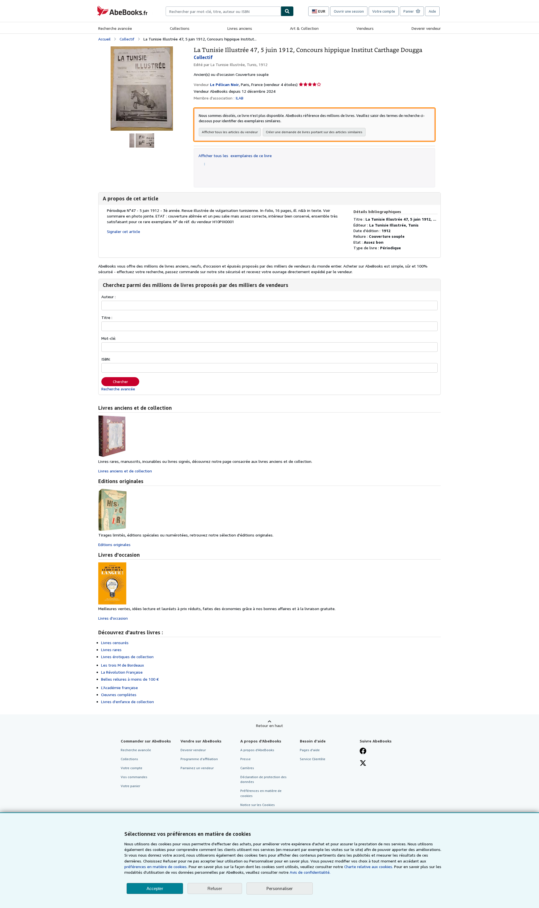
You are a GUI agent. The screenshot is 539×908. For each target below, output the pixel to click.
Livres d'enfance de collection (127, 701)
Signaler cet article (123, 231)
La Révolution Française (122, 672)
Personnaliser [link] (279, 888)
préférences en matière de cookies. (156, 866)
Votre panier (130, 786)
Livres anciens (239, 28)
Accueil (104, 39)
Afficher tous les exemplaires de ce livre (235, 155)
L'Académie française (119, 687)
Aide (432, 11)
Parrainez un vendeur (197, 768)
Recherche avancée (115, 28)
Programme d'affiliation (199, 759)
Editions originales (114, 544)
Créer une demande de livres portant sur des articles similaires (314, 132)
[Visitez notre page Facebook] (363, 751)
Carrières (247, 768)
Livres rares (111, 649)
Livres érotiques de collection (127, 656)
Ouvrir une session (349, 11)
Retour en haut (269, 725)
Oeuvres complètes (118, 694)
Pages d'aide (310, 750)
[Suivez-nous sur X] (363, 763)
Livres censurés (115, 642)
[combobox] (223, 11)
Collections (179, 28)
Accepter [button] (155, 888)
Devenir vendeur (426, 28)
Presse (245, 759)
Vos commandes (134, 777)
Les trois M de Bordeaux (122, 665)
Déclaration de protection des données (263, 779)
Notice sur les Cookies (257, 805)
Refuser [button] (214, 888)
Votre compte (383, 11)
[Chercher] (287, 11)
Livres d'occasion (113, 618)
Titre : (106, 317)
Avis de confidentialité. (310, 872)
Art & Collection (304, 28)
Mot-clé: (108, 338)
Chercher (120, 381)
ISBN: (105, 359)
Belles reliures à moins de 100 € (130, 679)
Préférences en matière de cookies (261, 793)
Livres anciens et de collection (125, 470)
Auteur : (108, 296)
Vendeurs (365, 28)
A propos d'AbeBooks (257, 750)
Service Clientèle (312, 759)
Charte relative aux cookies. (369, 866)
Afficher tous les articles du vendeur (230, 132)
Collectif (127, 39)
